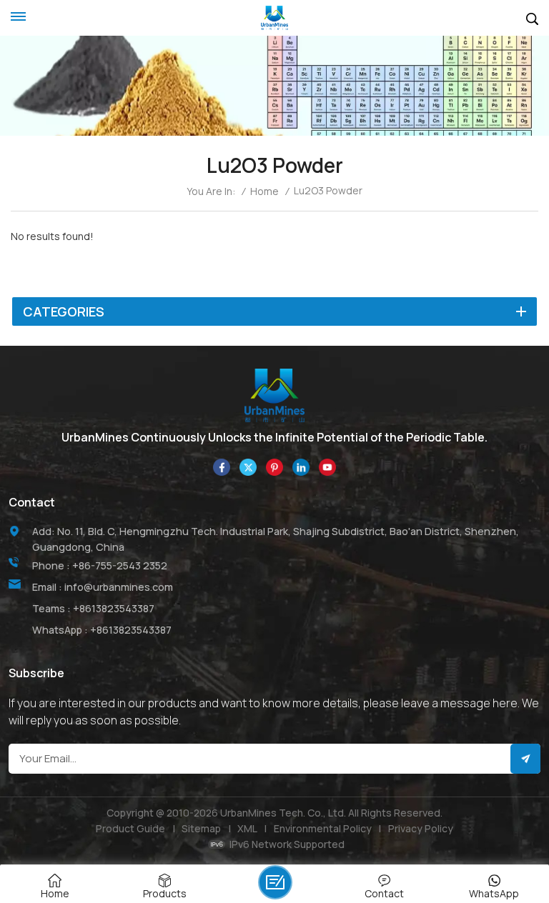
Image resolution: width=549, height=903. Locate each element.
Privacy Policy (420, 828)
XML (247, 828)
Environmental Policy (323, 828)
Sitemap (201, 828)
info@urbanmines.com (118, 587)
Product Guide (130, 828)
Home (264, 191)
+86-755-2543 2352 (119, 565)
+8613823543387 (113, 608)
